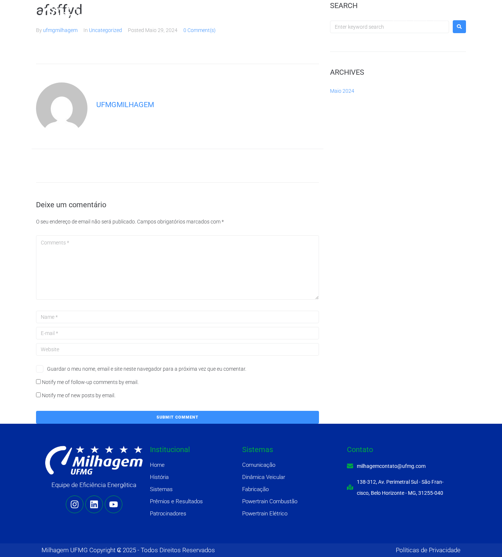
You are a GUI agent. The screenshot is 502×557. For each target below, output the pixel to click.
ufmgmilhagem (60, 30)
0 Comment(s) (199, 30)
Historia (186, 14)
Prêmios (256, 14)
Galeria (360, 14)
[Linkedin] (420, 15)
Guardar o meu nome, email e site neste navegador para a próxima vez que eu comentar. (146, 369)
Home (156, 14)
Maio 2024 (342, 91)
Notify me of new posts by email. (78, 395)
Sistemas (221, 14)
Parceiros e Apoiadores (309, 14)
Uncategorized (105, 30)
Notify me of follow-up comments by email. (90, 382)
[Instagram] (400, 15)
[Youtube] (440, 15)
